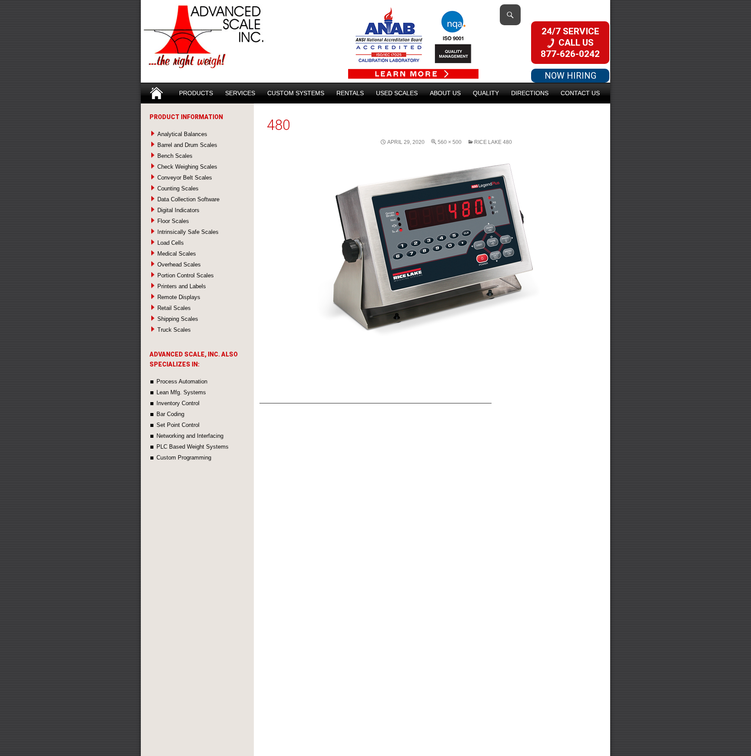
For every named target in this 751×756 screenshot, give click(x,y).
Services (240, 93)
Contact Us (580, 93)
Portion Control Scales (185, 275)
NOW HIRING (570, 75)
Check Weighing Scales (187, 166)
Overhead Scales (179, 264)
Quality (486, 93)
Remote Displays (178, 297)
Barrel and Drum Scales (187, 145)
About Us (445, 93)
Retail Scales (174, 308)
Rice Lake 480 (493, 142)
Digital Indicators (178, 210)
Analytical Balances (182, 134)
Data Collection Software (188, 199)
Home (156, 90)
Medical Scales (176, 253)
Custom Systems (295, 93)
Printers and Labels (181, 286)
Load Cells (170, 243)
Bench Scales (175, 156)
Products (196, 93)
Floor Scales (173, 221)
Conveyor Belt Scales (184, 177)
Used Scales (397, 93)
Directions (529, 93)
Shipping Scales (177, 319)
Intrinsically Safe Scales (188, 232)
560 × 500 (450, 142)
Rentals (350, 93)
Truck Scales (174, 329)
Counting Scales (178, 188)
